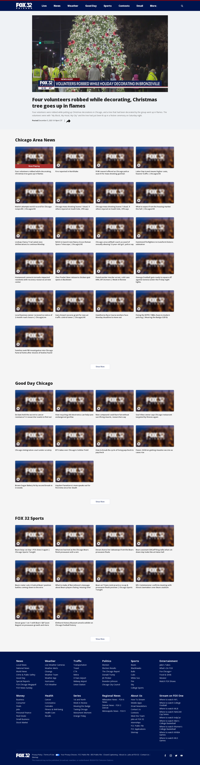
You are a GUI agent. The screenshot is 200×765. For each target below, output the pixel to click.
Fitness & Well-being (54, 709)
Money (20, 695)
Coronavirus (50, 703)
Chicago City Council (111, 684)
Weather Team (51, 674)
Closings (48, 671)
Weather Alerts (51, 668)
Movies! (162, 678)
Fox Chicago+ (165, 671)
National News (22, 668)
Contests (135, 712)
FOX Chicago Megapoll (26, 684)
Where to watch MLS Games (168, 739)
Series (77, 695)
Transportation (80, 665)
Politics (106, 661)
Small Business (22, 719)
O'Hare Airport (79, 678)
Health (49, 695)
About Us (136, 695)
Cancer (48, 699)
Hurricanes (49, 681)
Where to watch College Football (170, 704)
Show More (100, 367)
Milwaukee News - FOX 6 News (113, 700)
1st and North (79, 699)
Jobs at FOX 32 (137, 719)
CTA (75, 671)
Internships (136, 722)
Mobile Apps (136, 703)
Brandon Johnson (110, 681)
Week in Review (80, 703)
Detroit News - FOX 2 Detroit (111, 706)
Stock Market (22, 722)
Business (20, 699)
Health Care (50, 712)
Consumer (20, 703)
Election (105, 665)
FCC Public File (137, 725)
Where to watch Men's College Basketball (169, 722)
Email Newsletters (139, 706)
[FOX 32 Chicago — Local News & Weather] (25, 6)
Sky (132, 684)
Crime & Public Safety (25, 674)
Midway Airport (80, 681)
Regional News (111, 695)
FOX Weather (51, 684)
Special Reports (23, 681)
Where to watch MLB (168, 708)
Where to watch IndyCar (170, 717)
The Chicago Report (111, 671)
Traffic (77, 661)
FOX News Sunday (24, 687)
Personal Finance (23, 712)
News (19, 661)
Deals (18, 706)
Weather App (50, 678)
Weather (50, 661)
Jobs (18, 709)
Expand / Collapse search (182, 6)
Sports (135, 661)
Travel (76, 668)
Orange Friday (79, 716)
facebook (165, 755)
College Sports (137, 687)
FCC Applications (138, 729)
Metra (76, 674)
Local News (21, 665)
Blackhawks (136, 668)
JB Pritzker (106, 678)
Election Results (109, 668)
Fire (132, 681)
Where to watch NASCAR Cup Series (170, 713)
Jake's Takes (164, 665)
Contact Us (136, 709)
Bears (133, 665)
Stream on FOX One (171, 695)
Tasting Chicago (80, 709)
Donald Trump (108, 674)
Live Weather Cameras (55, 665)
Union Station (79, 684)
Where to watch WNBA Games (169, 733)
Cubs (133, 674)
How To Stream (138, 699)
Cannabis (49, 706)
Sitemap (134, 732)
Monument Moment (82, 712)
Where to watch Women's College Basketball (170, 727)
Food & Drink (165, 674)
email (181, 755)
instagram (171, 755)
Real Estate (21, 716)
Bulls (133, 671)
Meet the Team (138, 716)
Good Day (20, 678)
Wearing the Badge (81, 706)
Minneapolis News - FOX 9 (113, 711)
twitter (176, 755)
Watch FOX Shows (167, 681)
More (153, 5)
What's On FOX (166, 668)
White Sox (135, 678)
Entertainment (168, 661)
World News (21, 671)
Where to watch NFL (168, 699)
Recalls (48, 716)
